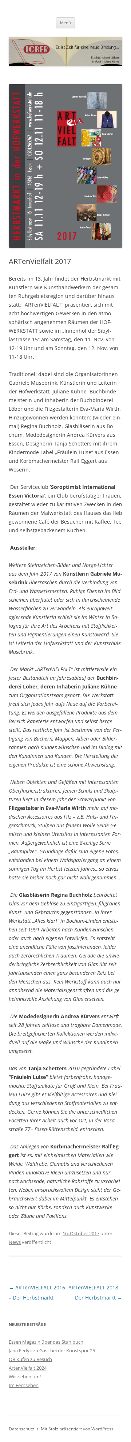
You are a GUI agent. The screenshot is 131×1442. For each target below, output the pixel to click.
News (15, 1242)
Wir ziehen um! (25, 1376)
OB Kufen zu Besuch (30, 1359)
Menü (65, 22)
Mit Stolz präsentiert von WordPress (77, 1429)
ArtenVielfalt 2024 (28, 1368)
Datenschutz (21, 1429)
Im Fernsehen (24, 1385)
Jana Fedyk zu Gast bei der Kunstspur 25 (52, 1350)
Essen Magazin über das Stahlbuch (46, 1342)
